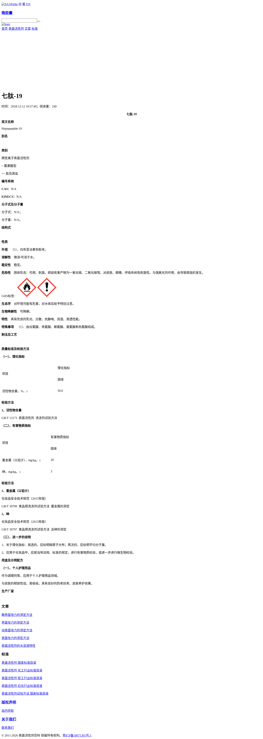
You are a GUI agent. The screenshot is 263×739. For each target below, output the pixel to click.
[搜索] (38, 21)
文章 (28, 28)
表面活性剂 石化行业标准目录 (22, 685)
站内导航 (8, 710)
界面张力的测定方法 (15, 622)
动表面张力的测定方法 (17, 630)
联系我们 (8, 727)
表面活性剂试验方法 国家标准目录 (25, 693)
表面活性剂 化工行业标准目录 (22, 670)
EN (28, 4)
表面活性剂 (16, 28)
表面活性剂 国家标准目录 (19, 662)
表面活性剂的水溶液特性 (18, 645)
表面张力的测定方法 (15, 638)
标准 (35, 28)
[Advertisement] (131, 60)
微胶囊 (7, 13)
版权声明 (9, 702)
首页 (5, 28)
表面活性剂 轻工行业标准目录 (22, 678)
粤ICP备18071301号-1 (77, 735)
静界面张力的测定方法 (17, 615)
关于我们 (9, 719)
